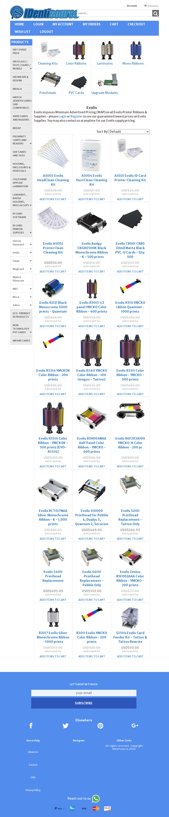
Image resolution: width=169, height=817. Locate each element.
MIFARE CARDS (21, 340)
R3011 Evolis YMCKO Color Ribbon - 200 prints (91, 637)
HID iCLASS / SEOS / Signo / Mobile (21, 65)
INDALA (17, 88)
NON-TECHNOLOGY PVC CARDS (21, 329)
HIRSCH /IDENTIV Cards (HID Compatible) (22, 102)
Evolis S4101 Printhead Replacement (53, 576)
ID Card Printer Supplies (18, 229)
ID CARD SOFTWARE (19, 215)
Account (132, 5)
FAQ (33, 777)
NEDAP (17, 128)
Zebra (16, 305)
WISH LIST (23, 32)
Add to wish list (53, 194)
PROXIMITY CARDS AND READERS (20, 140)
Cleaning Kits (48, 63)
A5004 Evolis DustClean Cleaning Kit (91, 180)
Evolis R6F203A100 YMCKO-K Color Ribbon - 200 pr (130, 442)
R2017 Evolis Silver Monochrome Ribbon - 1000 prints (53, 637)
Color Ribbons (76, 63)
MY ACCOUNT (63, 24)
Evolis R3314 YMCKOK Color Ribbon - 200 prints (53, 375)
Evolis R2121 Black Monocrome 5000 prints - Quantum (53, 307)
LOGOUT (46, 32)
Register (76, 116)
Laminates (105, 63)
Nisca (16, 296)
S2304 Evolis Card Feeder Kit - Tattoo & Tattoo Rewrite (130, 637)
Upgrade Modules (105, 93)
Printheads (47, 93)
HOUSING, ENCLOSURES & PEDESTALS (22, 167)
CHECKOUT (136, 24)
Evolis (16, 252)
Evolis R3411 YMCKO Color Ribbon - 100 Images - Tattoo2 (91, 375)
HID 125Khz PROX (19, 51)
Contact (33, 764)
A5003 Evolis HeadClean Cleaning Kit (53, 180)
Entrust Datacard (18, 242)
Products (20, 42)
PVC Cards (76, 93)
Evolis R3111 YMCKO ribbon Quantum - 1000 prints (130, 307)
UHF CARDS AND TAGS (19, 153)
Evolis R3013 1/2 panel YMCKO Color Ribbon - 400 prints (91, 307)
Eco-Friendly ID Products (21, 315)
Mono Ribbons (133, 63)
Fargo (16, 260)
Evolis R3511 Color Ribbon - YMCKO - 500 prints (130, 375)
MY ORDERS (92, 24)
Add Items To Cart (53, 199)
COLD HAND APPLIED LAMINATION (20, 183)
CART (114, 24)
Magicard (18, 268)
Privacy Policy (33, 790)
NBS (15, 288)
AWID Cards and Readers (21, 118)
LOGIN (38, 24)
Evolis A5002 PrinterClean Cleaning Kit (53, 248)
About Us (33, 752)
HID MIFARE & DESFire (20, 78)
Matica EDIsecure (18, 279)
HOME (19, 24)
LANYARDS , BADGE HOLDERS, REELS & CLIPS (21, 200)
